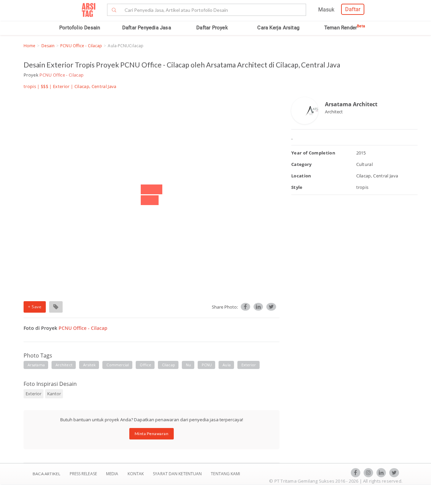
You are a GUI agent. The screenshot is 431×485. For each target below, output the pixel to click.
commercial (117, 364)
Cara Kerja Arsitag (278, 28)
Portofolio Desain (79, 28)
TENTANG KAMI (225, 474)
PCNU (207, 364)
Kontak (136, 474)
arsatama (36, 364)
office (145, 364)
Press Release (83, 474)
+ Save (34, 307)
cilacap (168, 364)
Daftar (352, 9)
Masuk (326, 9)
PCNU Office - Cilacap (81, 46)
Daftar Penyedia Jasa (146, 28)
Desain (48, 46)
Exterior (61, 86)
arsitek (89, 364)
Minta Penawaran (152, 433)
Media (113, 474)
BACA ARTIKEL (46, 473)
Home (29, 46)
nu (188, 364)
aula (226, 364)
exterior (248, 364)
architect (64, 364)
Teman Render (344, 28)
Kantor (54, 394)
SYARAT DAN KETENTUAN (178, 474)
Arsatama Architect (351, 104)
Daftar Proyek (212, 28)
